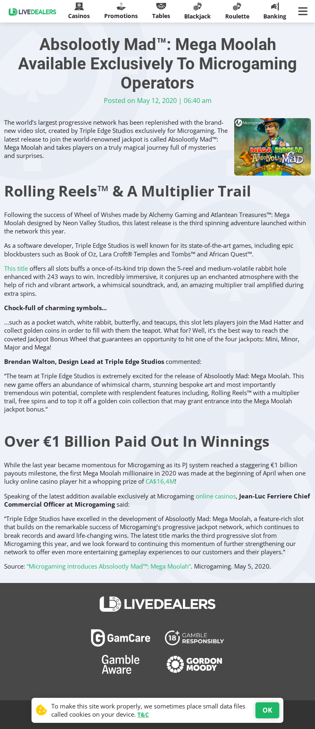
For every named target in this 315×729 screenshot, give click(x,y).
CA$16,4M (160, 481)
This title (16, 268)
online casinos (216, 496)
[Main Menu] (304, 11)
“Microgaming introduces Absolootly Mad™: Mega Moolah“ (109, 566)
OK (267, 710)
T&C (143, 714)
